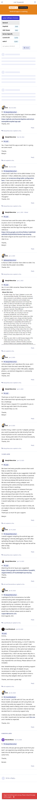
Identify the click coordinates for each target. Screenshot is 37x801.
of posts (18, 2)
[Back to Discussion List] (2, 2)
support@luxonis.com (8, 613)
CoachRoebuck (11, 697)
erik (7, 141)
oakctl (5, 41)
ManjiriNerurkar (11, 112)
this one (32, 717)
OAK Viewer (6, 30)
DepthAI (5, 26)
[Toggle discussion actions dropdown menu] (35, 2)
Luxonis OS (6, 37)
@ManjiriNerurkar (10, 260)
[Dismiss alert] (13, 797)
